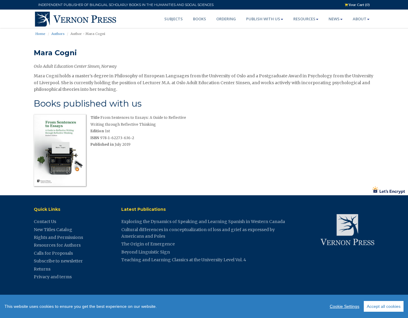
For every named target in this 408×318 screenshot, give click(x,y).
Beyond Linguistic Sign (145, 252)
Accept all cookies (384, 306)
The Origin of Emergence (148, 244)
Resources (304, 18)
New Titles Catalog (53, 229)
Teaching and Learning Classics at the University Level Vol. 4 (183, 259)
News (334, 18)
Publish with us (263, 18)
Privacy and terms (53, 276)
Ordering (226, 18)
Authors (58, 34)
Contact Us (45, 221)
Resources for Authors (57, 245)
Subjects (173, 18)
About (359, 18)
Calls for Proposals (53, 253)
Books (199, 18)
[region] (204, 306)
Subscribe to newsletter (58, 261)
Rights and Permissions (58, 237)
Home (40, 34)
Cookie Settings (344, 306)
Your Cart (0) (359, 5)
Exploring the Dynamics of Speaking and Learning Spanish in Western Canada (203, 221)
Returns (42, 269)
